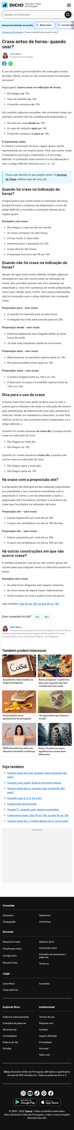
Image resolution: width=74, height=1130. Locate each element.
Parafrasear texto (12, 948)
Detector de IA (46, 941)
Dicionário (8, 915)
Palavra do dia (10, 1042)
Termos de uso (47, 1016)
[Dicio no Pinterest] (43, 1093)
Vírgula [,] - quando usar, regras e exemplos (33, 809)
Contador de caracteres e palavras (52, 956)
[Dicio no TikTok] (37, 1093)
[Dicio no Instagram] (23, 1093)
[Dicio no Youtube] (30, 1093)
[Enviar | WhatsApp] (10, 63)
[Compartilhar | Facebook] (4, 63)
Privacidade (45, 1042)
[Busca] (68, 14)
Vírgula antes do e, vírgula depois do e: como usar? (38, 821)
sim (37, 616)
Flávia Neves (15, 627)
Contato (43, 1029)
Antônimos (45, 921)
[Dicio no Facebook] (50, 1093)
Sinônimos (44, 915)
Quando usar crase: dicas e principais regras (34, 782)
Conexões (44, 983)
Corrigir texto (10, 955)
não (46, 616)
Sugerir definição (48, 1036)
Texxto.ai (44, 963)
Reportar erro (46, 1023)
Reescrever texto (11, 941)
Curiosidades (10, 1036)
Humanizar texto (48, 948)
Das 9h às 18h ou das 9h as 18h (39, 603)
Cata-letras (9, 983)
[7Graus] (28, 1111)
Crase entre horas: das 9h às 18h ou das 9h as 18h (38, 815)
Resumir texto (10, 962)
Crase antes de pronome (22, 803)
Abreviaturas (10, 1029)
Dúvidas (7, 1048)
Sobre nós (44, 1054)
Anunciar (44, 1048)
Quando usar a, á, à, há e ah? (24, 798)
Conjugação (9, 921)
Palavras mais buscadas (16, 1016)
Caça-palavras (10, 989)
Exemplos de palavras (14, 1023)
